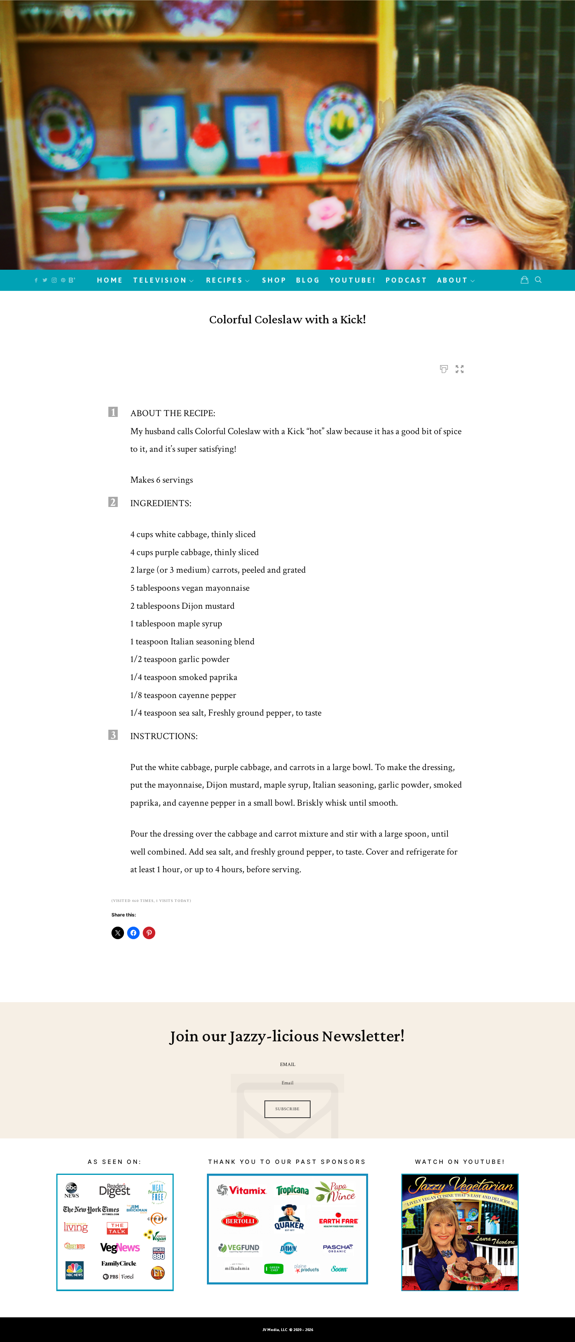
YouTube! (353, 280)
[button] (460, 366)
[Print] (444, 366)
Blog (308, 280)
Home (110, 280)
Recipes (224, 280)
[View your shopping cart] (524, 280)
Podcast (407, 280)
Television (160, 280)
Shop (274, 280)
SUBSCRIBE (287, 1109)
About (453, 280)
